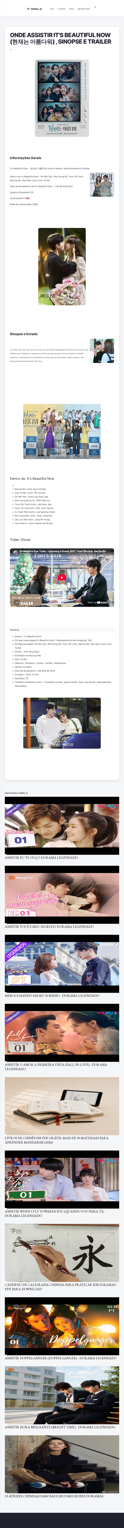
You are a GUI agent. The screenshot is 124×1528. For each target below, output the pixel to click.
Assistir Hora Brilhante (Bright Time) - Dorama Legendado (60, 1427)
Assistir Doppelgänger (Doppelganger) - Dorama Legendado (61, 1358)
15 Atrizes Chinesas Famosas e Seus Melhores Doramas (54, 1496)
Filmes (71, 9)
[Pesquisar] (95, 6)
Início (52, 9)
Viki (28, 198)
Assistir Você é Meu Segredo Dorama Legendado (49, 926)
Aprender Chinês (84, 9)
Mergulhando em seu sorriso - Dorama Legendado (52, 995)
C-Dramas (62, 9)
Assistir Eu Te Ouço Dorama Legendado (41, 857)
